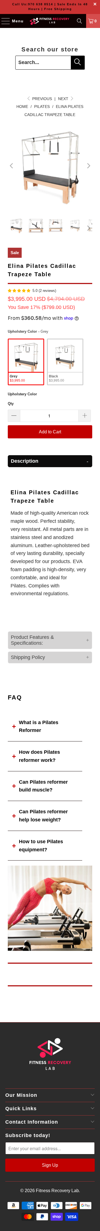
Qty (11, 403)
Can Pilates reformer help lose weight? (43, 816)
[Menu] (3, 21)
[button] (50, 461)
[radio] (26, 362)
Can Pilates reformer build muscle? (43, 786)
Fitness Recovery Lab (57, 1190)
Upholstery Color (22, 394)
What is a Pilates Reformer (38, 726)
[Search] (79, 21)
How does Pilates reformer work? (39, 756)
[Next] (88, 166)
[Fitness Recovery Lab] (50, 21)
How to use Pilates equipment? (41, 845)
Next (63, 98)
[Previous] (12, 166)
